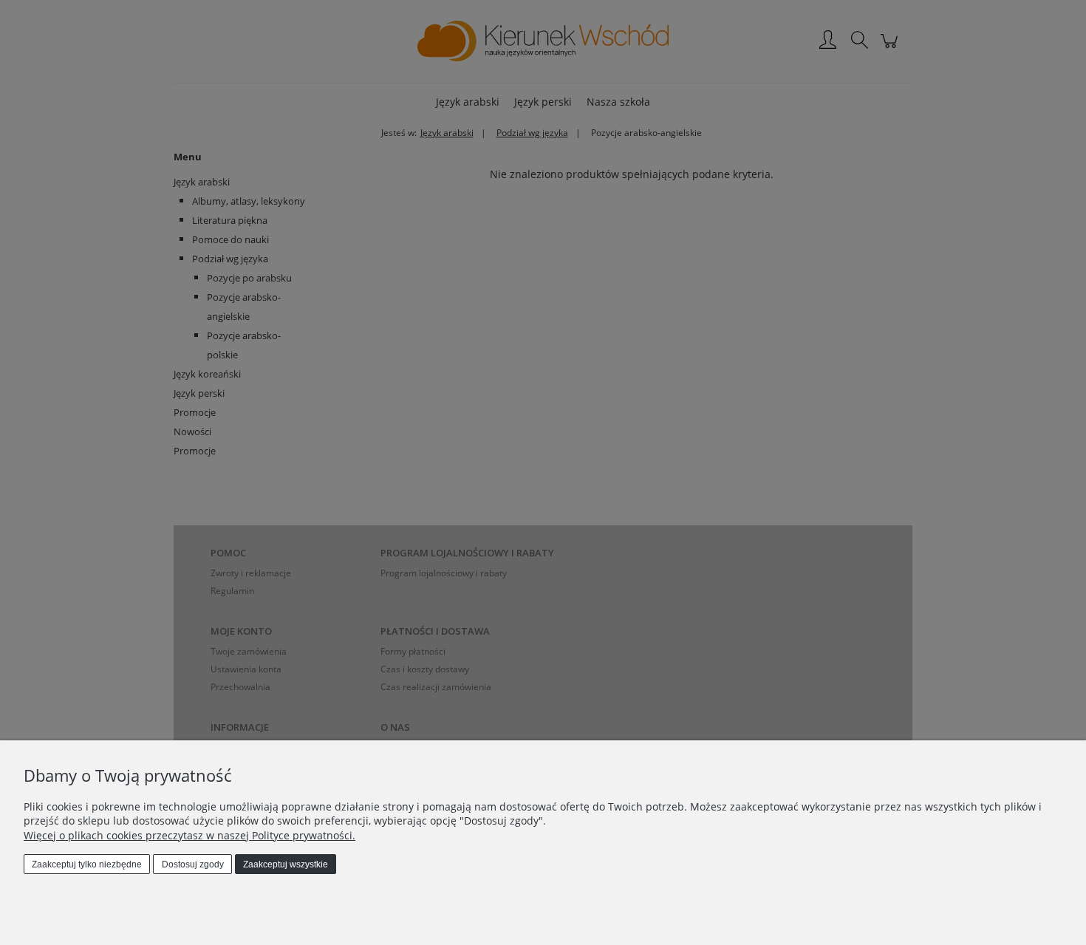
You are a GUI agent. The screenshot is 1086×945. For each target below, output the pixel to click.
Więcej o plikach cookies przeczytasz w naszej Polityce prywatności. (189, 835)
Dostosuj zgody (193, 864)
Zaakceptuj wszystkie (285, 864)
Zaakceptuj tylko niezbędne (87, 864)
